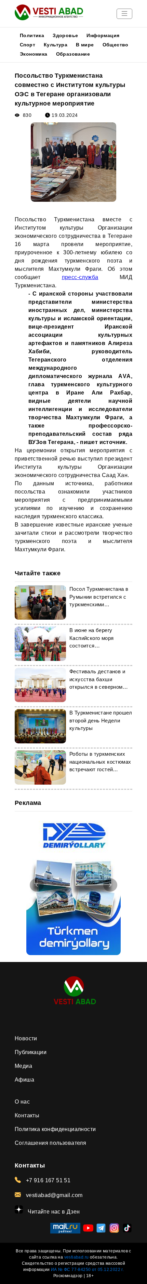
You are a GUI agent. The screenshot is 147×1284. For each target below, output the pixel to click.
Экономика (34, 54)
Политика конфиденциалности (55, 1129)
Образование (73, 54)
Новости (26, 1038)
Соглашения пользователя (50, 1143)
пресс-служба (80, 277)
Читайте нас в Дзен (53, 1212)
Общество (116, 44)
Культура (55, 44)
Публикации (30, 1052)
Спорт (27, 44)
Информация (102, 35)
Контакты (27, 1115)
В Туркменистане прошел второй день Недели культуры (100, 720)
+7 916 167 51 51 (47, 1180)
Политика (32, 35)
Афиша (24, 1080)
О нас (22, 1102)
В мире (85, 44)
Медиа (23, 1066)
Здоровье (65, 35)
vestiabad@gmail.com (53, 1195)
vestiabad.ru (76, 1257)
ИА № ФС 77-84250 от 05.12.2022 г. (87, 1269)
